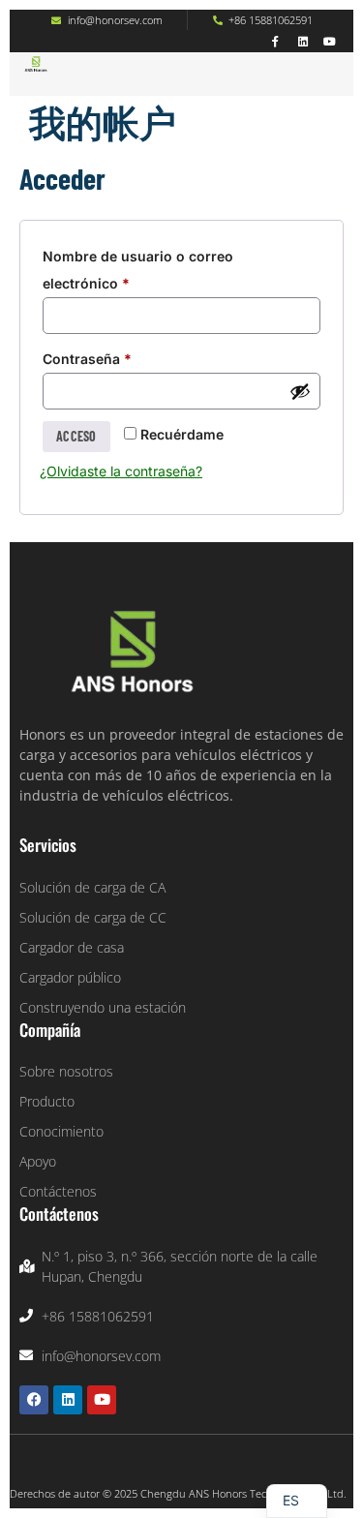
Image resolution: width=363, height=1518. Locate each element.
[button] (118, 86)
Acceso (76, 436)
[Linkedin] (302, 41)
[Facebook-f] (275, 41)
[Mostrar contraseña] (300, 391)
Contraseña (124, 356)
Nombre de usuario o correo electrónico (138, 267)
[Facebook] (33, 1399)
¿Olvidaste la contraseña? (121, 471)
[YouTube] (329, 41)
